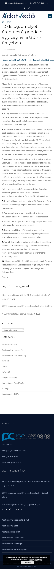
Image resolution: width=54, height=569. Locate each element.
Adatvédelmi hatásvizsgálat (14, 549)
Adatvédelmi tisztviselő (12, 355)
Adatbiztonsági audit (11, 531)
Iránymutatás (8, 377)
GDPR (4, 366)
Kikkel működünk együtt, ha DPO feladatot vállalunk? (26, 295)
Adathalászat (8, 344)
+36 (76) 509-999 (40, 3)
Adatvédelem (22, 566)
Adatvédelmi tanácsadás (13, 537)
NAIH (4, 388)
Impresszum (32, 566)
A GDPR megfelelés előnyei (14, 313)
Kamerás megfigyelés (11, 383)
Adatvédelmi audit (10, 525)
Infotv (5, 372)
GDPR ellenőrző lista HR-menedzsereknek (20, 306)
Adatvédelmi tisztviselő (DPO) (15, 519)
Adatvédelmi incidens (11, 350)
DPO (4, 361)
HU (23, 7)
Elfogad (28, 562)
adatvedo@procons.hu (17, 3)
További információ (35, 559)
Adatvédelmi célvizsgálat (13, 543)
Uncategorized (9, 49)
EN (29, 7)
